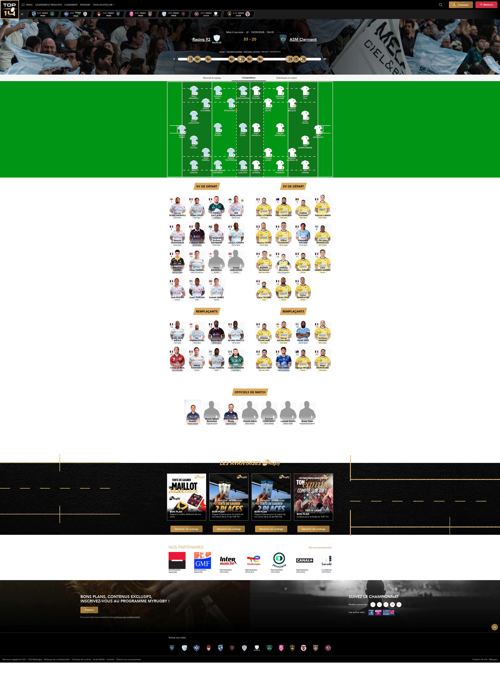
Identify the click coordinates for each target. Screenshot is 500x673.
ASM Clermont (303, 39)
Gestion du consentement (128, 659)
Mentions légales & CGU (14, 659)
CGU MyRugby (35, 659)
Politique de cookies (81, 659)
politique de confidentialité (127, 617)
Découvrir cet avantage (186, 529)
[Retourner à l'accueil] (9, 9)
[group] (43, 14)
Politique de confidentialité (57, 659)
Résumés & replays (212, 77)
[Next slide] (326, 560)
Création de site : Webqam (484, 659)
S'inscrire (89, 610)
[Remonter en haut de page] (494, 627)
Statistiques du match (286, 77)
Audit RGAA (99, 659)
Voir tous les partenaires (320, 547)
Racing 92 (201, 39)
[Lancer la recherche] (440, 5)
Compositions (248, 77)
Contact (110, 659)
